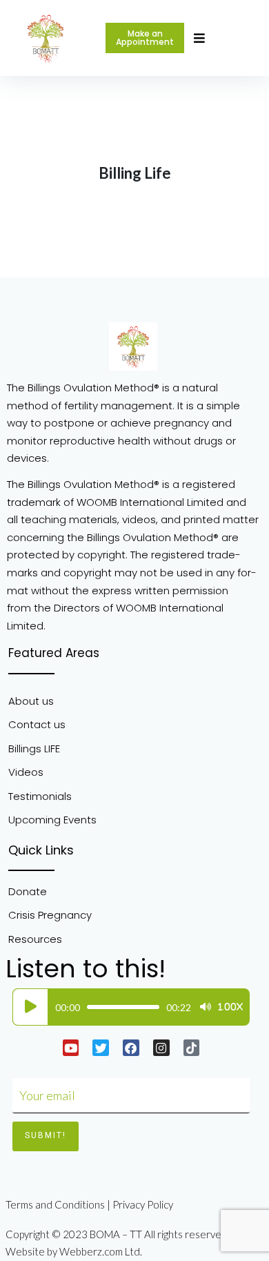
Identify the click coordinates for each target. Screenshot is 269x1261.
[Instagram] (161, 1047)
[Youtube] (71, 1047)
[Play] (30, 1007)
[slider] (123, 1007)
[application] (127, 1007)
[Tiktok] (191, 1047)
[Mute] (205, 1007)
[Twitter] (100, 1047)
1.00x (230, 1007)
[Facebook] (131, 1047)
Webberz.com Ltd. (100, 1251)
